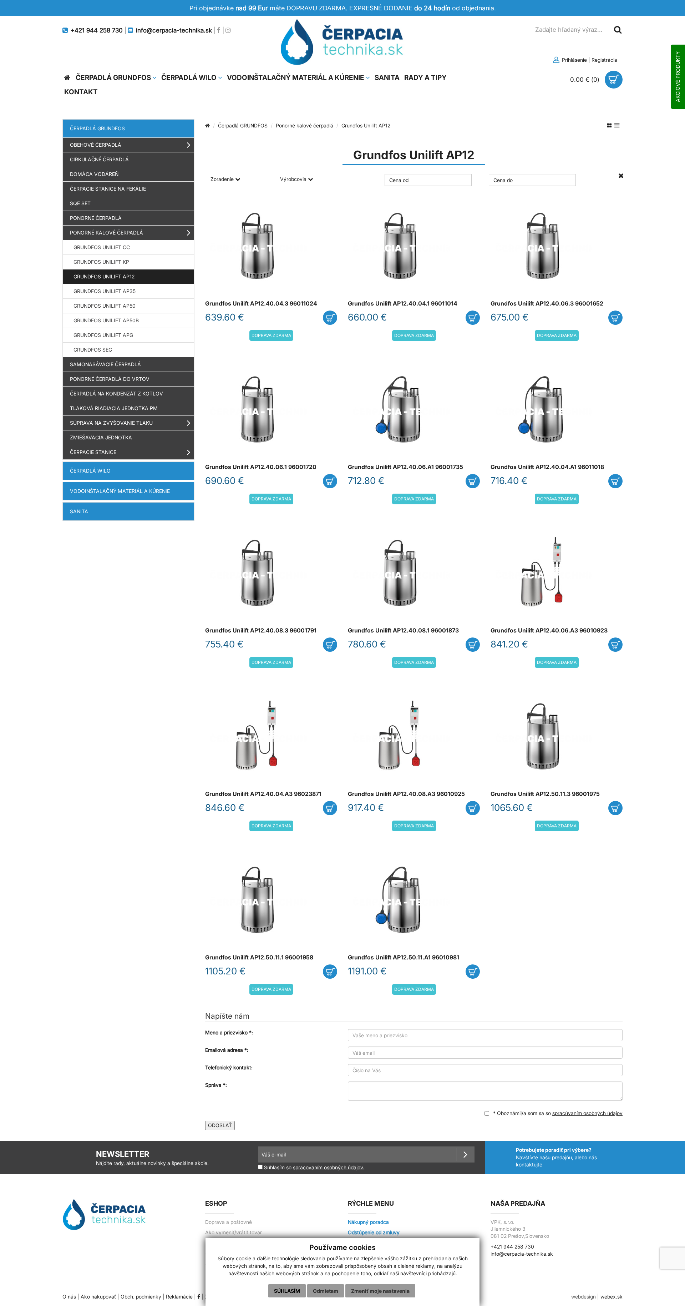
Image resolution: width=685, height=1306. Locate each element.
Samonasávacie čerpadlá (105, 364)
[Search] (617, 29)
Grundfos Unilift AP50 (104, 306)
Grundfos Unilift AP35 (104, 291)
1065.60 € (512, 807)
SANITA (387, 78)
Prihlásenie (573, 60)
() (585, 79)
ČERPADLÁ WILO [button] (189, 78)
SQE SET (80, 203)
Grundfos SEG (92, 350)
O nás (69, 1297)
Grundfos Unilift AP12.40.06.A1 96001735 (405, 467)
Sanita (79, 511)
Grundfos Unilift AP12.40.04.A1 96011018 (547, 467)
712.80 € (366, 480)
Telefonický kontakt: (229, 1067)
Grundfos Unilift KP (101, 262)
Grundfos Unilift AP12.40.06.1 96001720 (260, 467)
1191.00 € (367, 971)
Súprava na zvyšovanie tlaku (111, 423)
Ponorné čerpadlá (96, 218)
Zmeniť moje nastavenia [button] (380, 1291)
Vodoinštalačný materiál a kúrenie (120, 491)
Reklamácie (179, 1297)
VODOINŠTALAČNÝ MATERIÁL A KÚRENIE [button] (296, 78)
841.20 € (509, 644)
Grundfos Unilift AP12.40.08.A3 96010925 (406, 794)
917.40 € (366, 807)
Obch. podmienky (141, 1297)
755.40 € (224, 644)
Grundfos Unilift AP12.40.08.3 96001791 (260, 630)
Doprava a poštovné (228, 1222)
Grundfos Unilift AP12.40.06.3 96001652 (547, 303)
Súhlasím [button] (287, 1291)
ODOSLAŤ (220, 1125)
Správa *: (216, 1085)
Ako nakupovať (98, 1297)
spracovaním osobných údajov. (328, 1167)
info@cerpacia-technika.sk (522, 1254)
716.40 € (509, 480)
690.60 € (224, 480)
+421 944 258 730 (512, 1247)
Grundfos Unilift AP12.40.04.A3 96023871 (263, 794)
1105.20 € (225, 971)
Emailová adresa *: (226, 1050)
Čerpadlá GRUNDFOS (97, 128)
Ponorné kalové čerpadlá (106, 233)
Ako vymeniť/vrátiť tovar (233, 1232)
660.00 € (367, 317)
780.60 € (367, 644)
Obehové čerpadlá (95, 145)
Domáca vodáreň (94, 174)
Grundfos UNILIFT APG (103, 335)
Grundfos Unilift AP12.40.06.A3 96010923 (549, 630)
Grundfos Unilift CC (101, 247)
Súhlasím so (313, 1167)
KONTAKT (81, 92)
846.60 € (224, 807)
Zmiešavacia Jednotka (101, 437)
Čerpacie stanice (93, 452)
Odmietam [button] (325, 1291)
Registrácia (604, 60)
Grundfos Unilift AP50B (106, 320)
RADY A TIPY (425, 78)
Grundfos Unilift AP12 (104, 276)
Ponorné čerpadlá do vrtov (109, 379)
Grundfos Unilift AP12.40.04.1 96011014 (402, 303)
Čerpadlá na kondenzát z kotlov (116, 393)
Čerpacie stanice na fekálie (108, 189)
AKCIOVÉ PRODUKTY (678, 76)
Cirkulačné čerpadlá (99, 159)
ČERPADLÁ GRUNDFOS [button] (114, 78)
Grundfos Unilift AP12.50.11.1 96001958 (259, 957)
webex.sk (611, 1297)
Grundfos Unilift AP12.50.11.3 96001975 (545, 794)
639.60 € (224, 317)
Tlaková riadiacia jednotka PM (114, 408)
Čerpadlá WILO (90, 471)
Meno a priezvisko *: (229, 1032)
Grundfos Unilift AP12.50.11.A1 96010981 (403, 957)
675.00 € (509, 317)
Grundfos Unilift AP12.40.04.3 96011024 (261, 303)
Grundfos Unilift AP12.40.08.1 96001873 (403, 630)
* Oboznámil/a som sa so (557, 1113)
